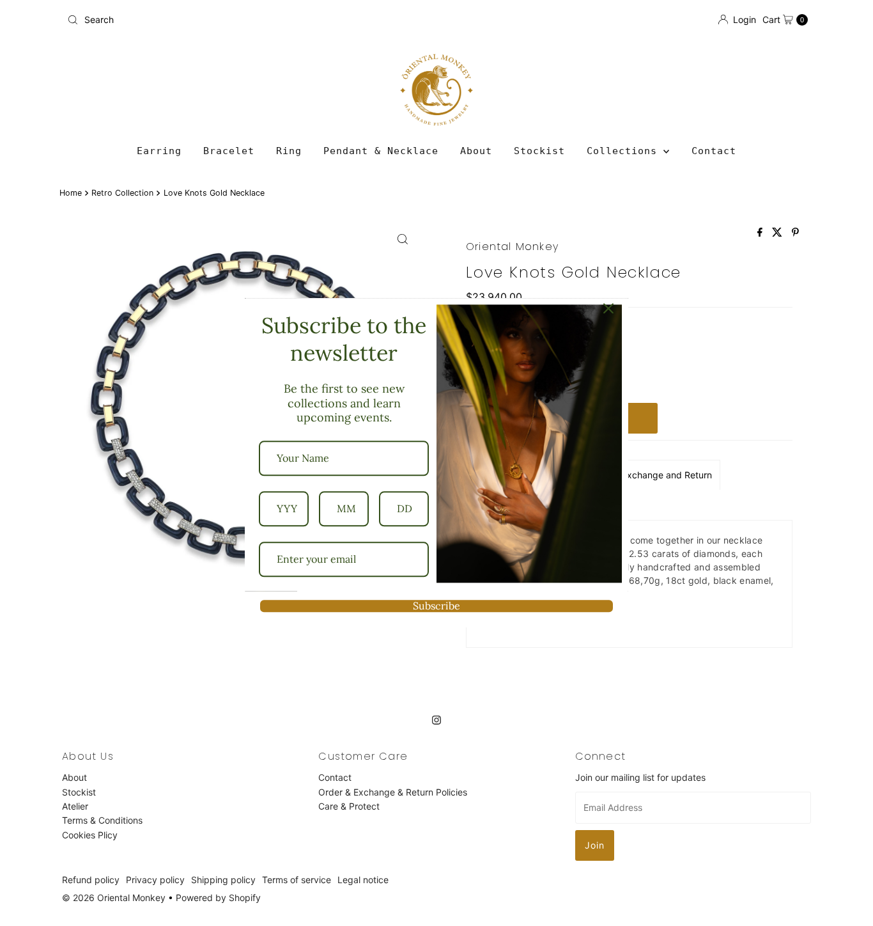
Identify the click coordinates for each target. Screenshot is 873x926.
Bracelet (228, 151)
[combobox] (246, 20)
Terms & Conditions (102, 820)
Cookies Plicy (90, 834)
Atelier (75, 806)
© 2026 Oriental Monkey (114, 897)
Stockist (539, 151)
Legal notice (363, 879)
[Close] (608, 308)
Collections (625, 151)
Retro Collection (122, 193)
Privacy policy (155, 879)
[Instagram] (436, 719)
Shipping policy (223, 879)
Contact (713, 151)
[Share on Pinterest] (795, 232)
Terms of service (296, 879)
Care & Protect (349, 806)
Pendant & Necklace (380, 151)
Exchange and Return (667, 474)
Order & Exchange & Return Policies (392, 791)
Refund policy (91, 879)
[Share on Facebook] (761, 232)
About (476, 151)
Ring (289, 151)
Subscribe (436, 605)
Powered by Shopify (218, 897)
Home (70, 193)
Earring (159, 151)
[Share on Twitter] (778, 232)
